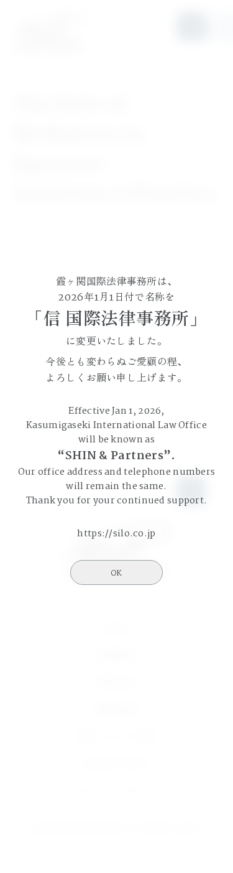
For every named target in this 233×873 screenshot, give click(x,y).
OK (116, 573)
